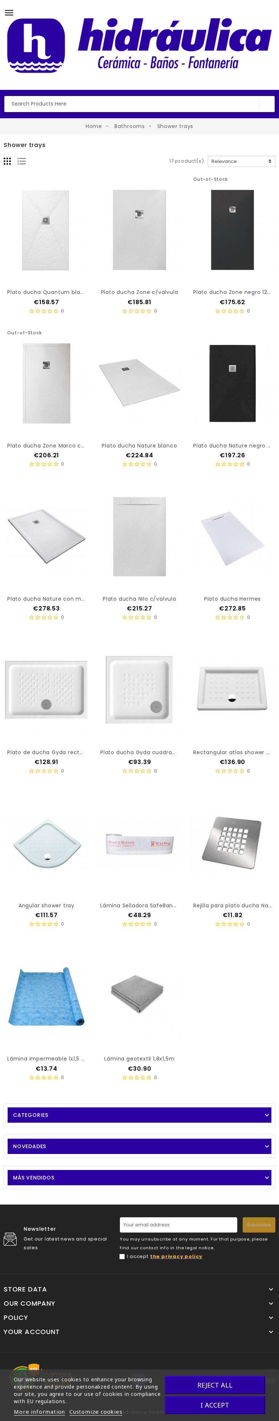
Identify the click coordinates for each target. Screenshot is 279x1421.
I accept (165, 1256)
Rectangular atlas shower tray (235, 752)
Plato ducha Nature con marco (50, 598)
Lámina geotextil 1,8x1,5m (139, 1058)
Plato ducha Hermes (232, 598)
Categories (30, 1115)
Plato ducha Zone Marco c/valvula (55, 445)
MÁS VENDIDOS (33, 1177)
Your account (32, 1332)
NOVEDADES (29, 1146)
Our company (30, 1303)
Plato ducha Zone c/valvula (139, 292)
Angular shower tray (46, 905)
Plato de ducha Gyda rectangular (54, 752)
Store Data (25, 1289)
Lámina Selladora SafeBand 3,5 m (147, 905)
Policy (16, 1317)
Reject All (214, 1385)
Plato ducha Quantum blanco (49, 292)
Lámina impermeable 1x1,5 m (47, 1058)
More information (39, 1411)
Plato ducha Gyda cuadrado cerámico (154, 752)
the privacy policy (176, 1256)
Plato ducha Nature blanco (139, 445)
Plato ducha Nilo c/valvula (139, 598)
